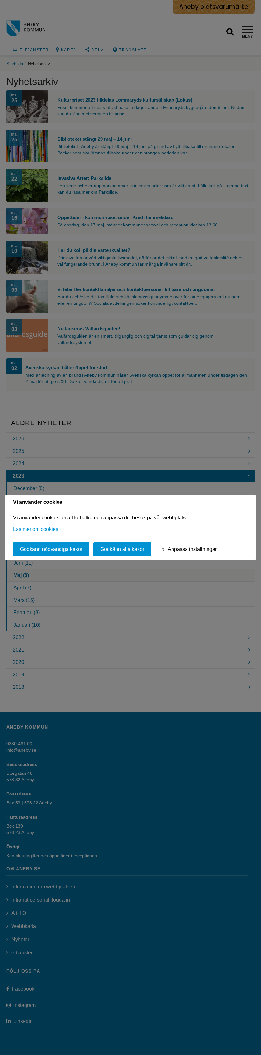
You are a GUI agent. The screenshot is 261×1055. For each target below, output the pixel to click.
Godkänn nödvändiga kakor (51, 549)
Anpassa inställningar (192, 549)
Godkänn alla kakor (122, 549)
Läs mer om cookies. (36, 529)
